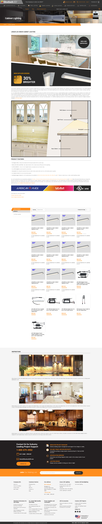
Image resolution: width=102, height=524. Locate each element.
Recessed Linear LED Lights (65, 484)
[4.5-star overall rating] (79, 315)
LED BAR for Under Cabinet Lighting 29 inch (52, 255)
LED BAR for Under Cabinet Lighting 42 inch (83, 255)
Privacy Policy (16, 487)
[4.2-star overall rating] (79, 288)
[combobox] (78, 9)
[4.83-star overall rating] (49, 260)
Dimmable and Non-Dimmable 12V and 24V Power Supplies (50, 505)
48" (52, 175)
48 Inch (61, 179)
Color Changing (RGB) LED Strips (35, 509)
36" (48, 175)
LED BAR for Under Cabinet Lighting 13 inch (52, 228)
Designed (37, 522)
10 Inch (33, 179)
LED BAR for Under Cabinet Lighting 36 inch (67, 255)
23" (45, 175)
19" (43, 175)
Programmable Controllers (49, 513)
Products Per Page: (81, 209)
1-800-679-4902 (24, 450)
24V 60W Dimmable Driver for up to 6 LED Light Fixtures (68, 310)
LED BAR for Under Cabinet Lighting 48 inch (37, 282)
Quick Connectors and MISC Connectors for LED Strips (65, 507)
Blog (33, 9)
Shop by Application (41, 9)
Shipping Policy (32, 484)
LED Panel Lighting (79, 484)
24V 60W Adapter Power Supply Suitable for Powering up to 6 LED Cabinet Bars (83, 283)
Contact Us (23, 463)
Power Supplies (71, 5)
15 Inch (40, 179)
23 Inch (47, 179)
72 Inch (70, 179)
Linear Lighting (58, 5)
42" (50, 175)
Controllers (82, 5)
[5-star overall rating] (34, 233)
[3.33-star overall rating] (48, 288)
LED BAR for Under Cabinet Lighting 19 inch (83, 228)
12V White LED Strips (33, 504)
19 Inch (44, 179)
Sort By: (34, 209)
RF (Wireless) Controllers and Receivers (50, 508)
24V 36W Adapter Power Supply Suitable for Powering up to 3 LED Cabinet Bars (37, 334)
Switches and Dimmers (49, 514)
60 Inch (65, 179)
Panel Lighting (34, 5)
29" (46, 175)
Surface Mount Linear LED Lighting (65, 486)
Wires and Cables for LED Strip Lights (66, 504)
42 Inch (58, 179)
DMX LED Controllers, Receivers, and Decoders (50, 511)
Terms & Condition (17, 485)
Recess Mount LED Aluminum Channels (20, 508)
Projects (27, 9)
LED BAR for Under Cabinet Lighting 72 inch (67, 282)
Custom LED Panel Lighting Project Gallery (80, 504)
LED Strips (22, 5)
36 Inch (54, 179)
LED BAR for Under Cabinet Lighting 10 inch (37, 228)
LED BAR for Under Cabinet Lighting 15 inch (67, 228)
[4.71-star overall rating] (64, 260)
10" (38, 175)
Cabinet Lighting (45, 5)
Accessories (94, 5)
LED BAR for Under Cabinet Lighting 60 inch (52, 282)
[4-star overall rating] (33, 315)
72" (58, 175)
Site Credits (16, 489)
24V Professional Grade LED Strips (34, 507)
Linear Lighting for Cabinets (65, 490)
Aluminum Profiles (10, 5)
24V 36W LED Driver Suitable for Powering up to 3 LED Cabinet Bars (37, 310)
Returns (30, 487)
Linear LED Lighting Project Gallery (80, 507)
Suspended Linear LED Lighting (66, 488)
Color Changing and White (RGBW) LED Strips (19, 511)
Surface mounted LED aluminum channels (18, 505)
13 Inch (37, 179)
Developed (42, 522)
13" (40, 175)
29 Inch (51, 179)
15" (41, 175)
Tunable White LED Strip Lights (20, 513)
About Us (15, 484)
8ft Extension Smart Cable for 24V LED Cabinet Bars (83, 310)
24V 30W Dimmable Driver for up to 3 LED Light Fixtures (52, 310)
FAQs (30, 485)
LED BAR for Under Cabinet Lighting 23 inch (37, 255)
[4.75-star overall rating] (49, 233)
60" (54, 175)
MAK (46, 522)
